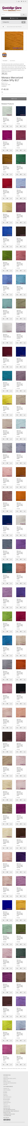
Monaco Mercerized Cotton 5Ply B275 (20, 216)
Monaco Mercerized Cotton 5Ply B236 (20, 480)
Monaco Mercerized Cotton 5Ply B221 (20, 384)
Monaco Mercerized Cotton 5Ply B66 (6, 745)
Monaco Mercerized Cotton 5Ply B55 (20, 167)
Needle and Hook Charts (9, 1078)
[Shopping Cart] (23, 1)
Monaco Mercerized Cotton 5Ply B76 (6, 167)
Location (5, 1077)
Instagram (10, 1120)
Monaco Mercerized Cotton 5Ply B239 (20, 625)
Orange (24, 1068)
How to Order (6, 1090)
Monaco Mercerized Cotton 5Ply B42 (6, 240)
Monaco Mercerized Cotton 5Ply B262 (6, 601)
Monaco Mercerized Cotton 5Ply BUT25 (6, 216)
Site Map (5, 1084)
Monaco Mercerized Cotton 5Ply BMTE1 (6, 432)
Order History (7, 1102)
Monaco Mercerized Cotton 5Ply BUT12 (6, 721)
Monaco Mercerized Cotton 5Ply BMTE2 (20, 769)
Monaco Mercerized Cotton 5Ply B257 (20, 986)
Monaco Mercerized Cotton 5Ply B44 (20, 119)
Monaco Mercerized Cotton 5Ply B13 (20, 913)
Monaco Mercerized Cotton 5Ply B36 (20, 264)
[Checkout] (25, 1)
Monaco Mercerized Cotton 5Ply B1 (7, 336)
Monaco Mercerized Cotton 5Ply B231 (20, 143)
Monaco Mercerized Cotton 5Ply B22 (20, 673)
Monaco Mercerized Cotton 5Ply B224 (6, 889)
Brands (5, 1094)
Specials (5, 1095)
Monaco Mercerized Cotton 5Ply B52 (6, 264)
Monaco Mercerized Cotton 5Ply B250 (6, 504)
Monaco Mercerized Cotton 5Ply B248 (20, 961)
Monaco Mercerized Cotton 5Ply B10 (20, 528)
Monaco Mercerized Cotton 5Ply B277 (6, 576)
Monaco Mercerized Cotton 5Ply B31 (6, 697)
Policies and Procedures (9, 1083)
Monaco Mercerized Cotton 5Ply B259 (6, 841)
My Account (6, 1101)
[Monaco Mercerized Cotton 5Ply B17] (14, 40)
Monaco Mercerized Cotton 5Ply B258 (6, 817)
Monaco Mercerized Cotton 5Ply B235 (20, 601)
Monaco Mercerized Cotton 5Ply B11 (6, 793)
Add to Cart (14, 98)
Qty (2, 92)
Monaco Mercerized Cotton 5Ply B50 (6, 625)
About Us (5, 1080)
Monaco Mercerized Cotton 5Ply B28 (6, 360)
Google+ (8, 1120)
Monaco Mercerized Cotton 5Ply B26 (20, 1010)
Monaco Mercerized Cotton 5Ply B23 (20, 721)
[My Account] (19, 1)
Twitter (6, 1120)
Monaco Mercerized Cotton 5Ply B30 (20, 793)
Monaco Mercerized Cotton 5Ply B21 (6, 192)
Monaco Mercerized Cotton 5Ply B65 (20, 841)
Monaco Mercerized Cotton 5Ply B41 (6, 288)
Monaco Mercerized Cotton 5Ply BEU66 (20, 240)
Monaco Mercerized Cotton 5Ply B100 (20, 697)
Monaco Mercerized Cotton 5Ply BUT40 (20, 937)
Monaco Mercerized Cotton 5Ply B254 (20, 745)
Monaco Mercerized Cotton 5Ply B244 (20, 817)
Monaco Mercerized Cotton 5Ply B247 (6, 456)
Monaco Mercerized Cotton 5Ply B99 (6, 673)
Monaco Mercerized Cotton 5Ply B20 (6, 408)
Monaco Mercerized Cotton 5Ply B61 (6, 769)
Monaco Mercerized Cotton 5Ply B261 (6, 480)
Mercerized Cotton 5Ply (12, 1068)
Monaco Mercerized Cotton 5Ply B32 (6, 1058)
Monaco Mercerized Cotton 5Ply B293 (6, 384)
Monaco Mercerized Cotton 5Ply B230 (6, 961)
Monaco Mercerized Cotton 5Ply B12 (20, 1058)
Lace (22, 1068)
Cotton (18, 1068)
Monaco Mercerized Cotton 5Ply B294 (6, 986)
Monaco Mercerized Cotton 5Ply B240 (6, 528)
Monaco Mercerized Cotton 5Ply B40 (20, 1034)
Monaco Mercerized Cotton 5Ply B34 (6, 143)
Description (5, 60)
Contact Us (6, 1088)
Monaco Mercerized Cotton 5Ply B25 (20, 504)
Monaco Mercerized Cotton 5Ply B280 (6, 1010)
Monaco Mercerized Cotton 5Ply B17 (14, 26)
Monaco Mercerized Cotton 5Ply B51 (6, 1034)
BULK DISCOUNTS (7, 1097)
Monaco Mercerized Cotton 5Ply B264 (20, 456)
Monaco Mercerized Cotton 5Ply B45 (20, 192)
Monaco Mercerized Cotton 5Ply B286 (20, 312)
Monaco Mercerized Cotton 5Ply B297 (20, 649)
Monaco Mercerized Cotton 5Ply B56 (6, 119)
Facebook (4, 1120)
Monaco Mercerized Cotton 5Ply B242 (20, 432)
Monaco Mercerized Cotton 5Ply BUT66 (6, 913)
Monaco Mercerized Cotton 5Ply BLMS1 (20, 336)
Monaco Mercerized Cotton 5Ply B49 (6, 649)
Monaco (6, 83)
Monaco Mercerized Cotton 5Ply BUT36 (6, 937)
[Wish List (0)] (21, 1)
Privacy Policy (7, 1081)
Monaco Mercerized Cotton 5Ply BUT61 (20, 288)
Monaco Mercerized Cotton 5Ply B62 (20, 408)
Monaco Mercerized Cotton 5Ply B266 (6, 552)
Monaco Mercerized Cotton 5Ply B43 (20, 360)
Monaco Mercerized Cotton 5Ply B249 (6, 312)
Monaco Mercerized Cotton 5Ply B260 (20, 576)
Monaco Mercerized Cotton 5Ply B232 (6, 865)
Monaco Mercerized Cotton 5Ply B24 (20, 552)
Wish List (5, 1104)
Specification (12, 60)
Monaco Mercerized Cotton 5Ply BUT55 (20, 865)
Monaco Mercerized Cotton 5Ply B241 (20, 889)
